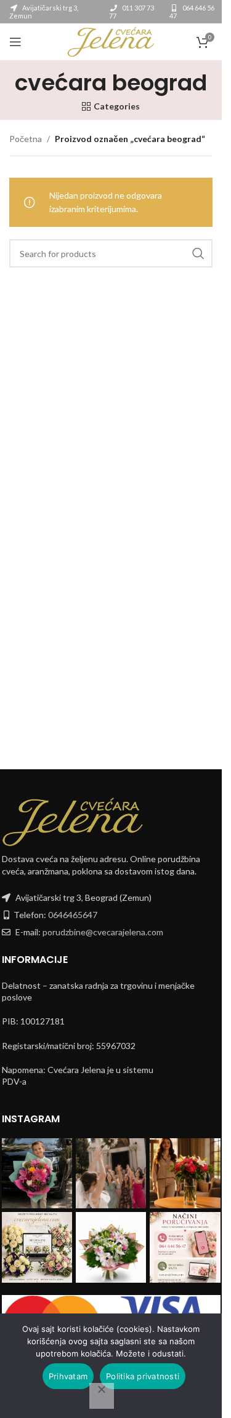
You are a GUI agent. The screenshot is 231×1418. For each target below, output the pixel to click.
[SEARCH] (198, 253)
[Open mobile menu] (15, 42)
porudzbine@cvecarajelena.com (103, 932)
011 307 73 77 (131, 12)
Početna (25, 138)
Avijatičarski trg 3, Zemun (43, 12)
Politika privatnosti (142, 1376)
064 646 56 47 (191, 12)
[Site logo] (111, 41)
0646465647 (72, 914)
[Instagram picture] (37, 1173)
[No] (101, 1396)
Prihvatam (68, 1376)
